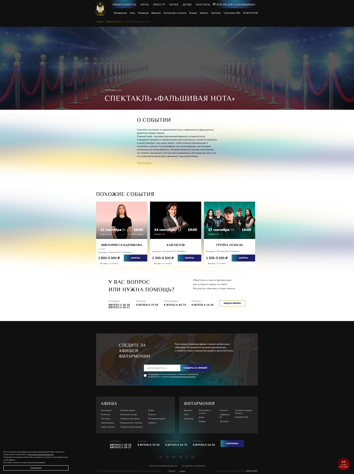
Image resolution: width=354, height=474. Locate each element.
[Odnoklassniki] (167, 456)
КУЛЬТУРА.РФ (250, 13)
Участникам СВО (232, 13)
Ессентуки (105, 414)
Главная (99, 22)
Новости (204, 13)
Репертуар (143, 13)
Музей (173, 4)
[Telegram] (180, 456)
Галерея (193, 13)
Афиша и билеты (124, 4)
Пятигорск (105, 418)
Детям (187, 4)
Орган (144, 4)
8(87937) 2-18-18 (119, 305)
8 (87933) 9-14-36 (203, 305)
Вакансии (156, 13)
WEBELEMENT (251, 471)
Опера (151, 410)
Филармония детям (156, 418)
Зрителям (216, 13)
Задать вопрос (232, 303)
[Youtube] (174, 456)
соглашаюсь (154, 374)
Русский (172, 471)
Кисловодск (106, 410)
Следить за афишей (195, 368)
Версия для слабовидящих (236, 4)
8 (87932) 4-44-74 (175, 305)
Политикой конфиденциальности (41, 454)
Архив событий (108, 427)
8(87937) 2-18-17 (119, 307)
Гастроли (152, 414)
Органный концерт (128, 414)
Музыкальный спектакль (131, 422)
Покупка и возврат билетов (243, 411)
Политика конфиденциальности (163, 465)
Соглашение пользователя (193, 465)
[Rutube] (193, 456)
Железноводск (107, 422)
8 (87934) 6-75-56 (147, 305)
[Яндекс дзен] (186, 456)
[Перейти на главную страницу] (101, 9)
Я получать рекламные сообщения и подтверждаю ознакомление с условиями (173, 375)
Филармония (120, 13)
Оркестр (159, 4)
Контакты (203, 4)
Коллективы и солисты (175, 13)
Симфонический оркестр (131, 427)
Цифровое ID (224, 416)
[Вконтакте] (161, 456)
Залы (132, 13)
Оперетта (152, 422)
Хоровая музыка (127, 410)
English (182, 471)
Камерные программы (130, 418)
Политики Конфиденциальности (183, 377)
